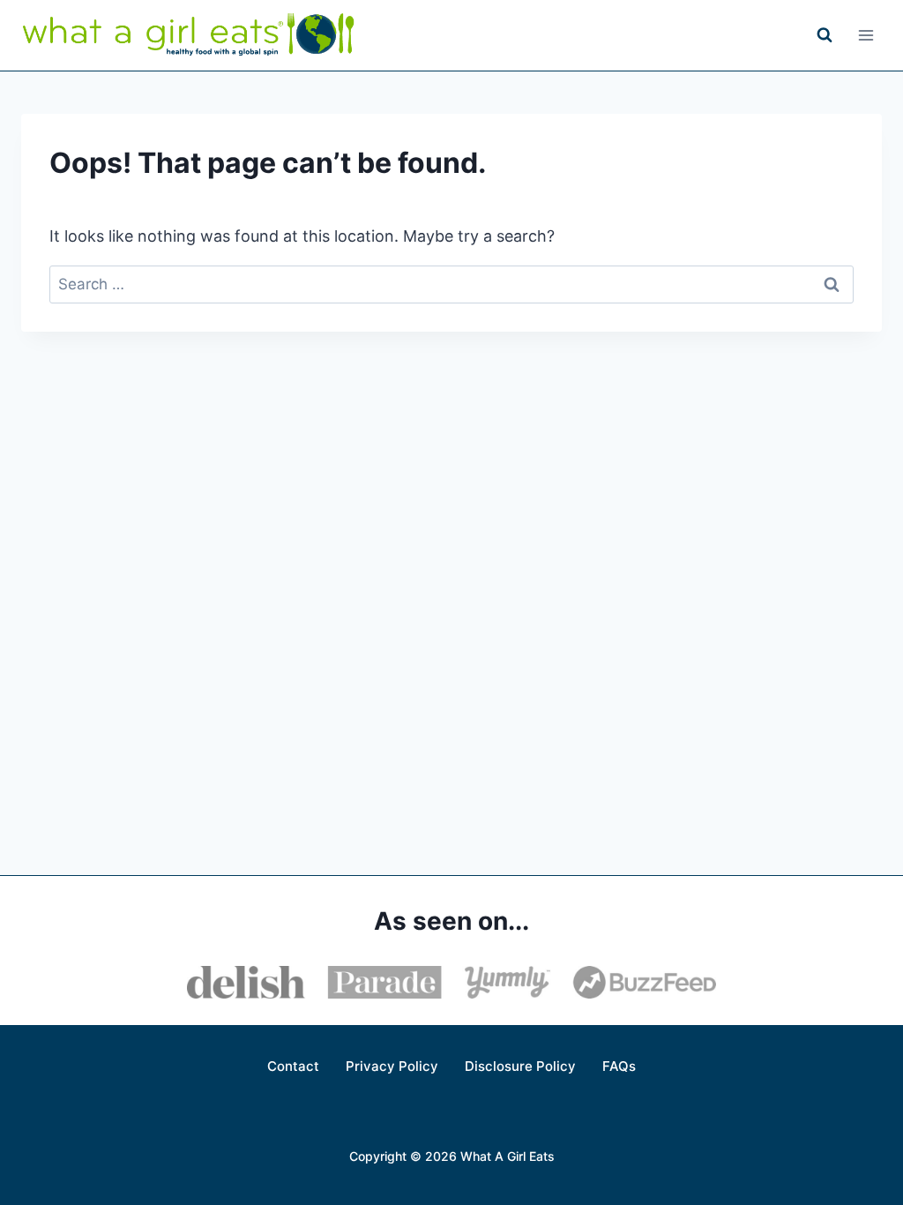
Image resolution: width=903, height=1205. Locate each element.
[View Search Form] (824, 35)
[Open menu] (865, 35)
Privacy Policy (392, 1066)
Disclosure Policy (520, 1066)
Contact (293, 1066)
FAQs (619, 1066)
